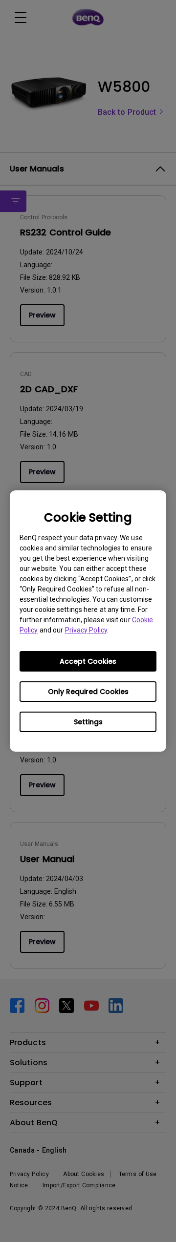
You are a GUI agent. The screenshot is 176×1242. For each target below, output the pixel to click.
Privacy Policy (86, 630)
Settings (88, 722)
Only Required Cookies (88, 691)
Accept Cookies (88, 661)
